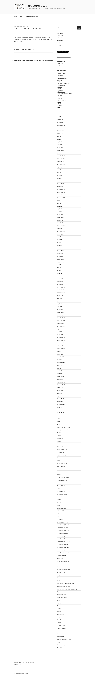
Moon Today (60, 35)
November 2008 (61, 320)
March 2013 (60, 181)
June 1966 (59, 393)
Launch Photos (60, 497)
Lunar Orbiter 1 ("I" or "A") (63, 522)
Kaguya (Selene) (61, 485)
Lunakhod (60, 98)
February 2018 (60, 119)
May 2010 (59, 270)
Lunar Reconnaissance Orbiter (65, 93)
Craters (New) (60, 446)
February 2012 (60, 217)
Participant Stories (61, 594)
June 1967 (59, 371)
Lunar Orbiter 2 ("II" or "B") (63, 524)
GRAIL (59, 92)
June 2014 (59, 139)
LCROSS (60, 95)
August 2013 (60, 167)
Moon (58, 575)
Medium (16, 41)
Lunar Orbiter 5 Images (62, 544)
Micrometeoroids (61, 572)
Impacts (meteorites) (62, 480)
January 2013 (60, 186)
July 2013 (59, 169)
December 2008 (61, 317)
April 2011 (59, 245)
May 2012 (59, 209)
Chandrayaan (60, 438)
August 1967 (60, 365)
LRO (58, 513)
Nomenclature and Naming (63, 586)
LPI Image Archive (62, 73)
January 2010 (60, 281)
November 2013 (61, 158)
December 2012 (61, 189)
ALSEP (58, 418)
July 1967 (59, 368)
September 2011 (61, 231)
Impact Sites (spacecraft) (63, 477)
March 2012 (60, 214)
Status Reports (60, 614)
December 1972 (61, 357)
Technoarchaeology (61, 628)
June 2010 (59, 267)
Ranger (59, 102)
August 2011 (60, 234)
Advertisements (61, 416)
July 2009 (59, 298)
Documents (60, 75)
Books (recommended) (62, 430)
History (58, 469)
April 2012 (59, 211)
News (58, 578)
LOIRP (58, 505)
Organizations (60, 591)
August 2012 (60, 200)
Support (59, 619)
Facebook (60, 42)
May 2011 (59, 242)
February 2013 (60, 183)
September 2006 (61, 343)
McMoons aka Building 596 (63, 569)
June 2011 (59, 239)
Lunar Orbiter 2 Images (28, 49)
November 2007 (61, 340)
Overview (60, 71)
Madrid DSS (60, 558)
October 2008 (60, 323)
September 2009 (61, 292)
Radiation (59, 603)
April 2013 (59, 178)
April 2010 (59, 273)
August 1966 (60, 390)
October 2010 (60, 259)
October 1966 (60, 387)
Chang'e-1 (60, 87)
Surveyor (60, 105)
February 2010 (60, 278)
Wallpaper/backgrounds (62, 645)
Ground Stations (61, 466)
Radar (58, 600)
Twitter (59, 43)
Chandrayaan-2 (61, 85)
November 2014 (61, 128)
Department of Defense (62, 449)
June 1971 (59, 359)
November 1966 (61, 384)
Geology (59, 460)
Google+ (59, 45)
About (21, 16)
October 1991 (60, 351)
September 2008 (61, 326)
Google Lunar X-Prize (62, 463)
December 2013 (61, 156)
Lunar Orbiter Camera (62, 550)
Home (15, 16)
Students (59, 617)
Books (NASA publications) (63, 427)
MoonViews (38, 6)
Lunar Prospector (62, 100)
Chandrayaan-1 (66, 83)
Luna (58, 516)
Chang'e (59, 441)
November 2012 (61, 192)
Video (58, 642)
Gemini (58, 458)
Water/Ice (59, 647)
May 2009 (59, 304)
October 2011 (60, 228)
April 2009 (59, 306)
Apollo (59, 81)
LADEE (58, 488)
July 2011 (59, 236)
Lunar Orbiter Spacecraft (63, 552)
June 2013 (59, 172)
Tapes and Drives (61, 625)
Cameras (59, 435)
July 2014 (59, 136)
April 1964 (59, 407)
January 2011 (60, 253)
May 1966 (59, 396)
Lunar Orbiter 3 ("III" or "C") (63, 530)
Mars (58, 566)
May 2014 (59, 142)
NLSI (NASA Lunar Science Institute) (65, 583)
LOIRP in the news (61, 508)
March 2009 (60, 309)
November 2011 (61, 225)
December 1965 (61, 404)
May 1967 (59, 373)
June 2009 (59, 301)
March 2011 (60, 248)
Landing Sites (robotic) (62, 494)
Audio (58, 424)
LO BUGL (59, 502)
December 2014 (61, 125)
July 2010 (59, 264)
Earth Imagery (60, 452)
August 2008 (60, 329)
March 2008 (60, 334)
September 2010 (61, 262)
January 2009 (60, 315)
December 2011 (61, 223)
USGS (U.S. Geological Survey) (64, 639)
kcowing (25, 26)
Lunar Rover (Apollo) (61, 555)
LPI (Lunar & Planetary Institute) (64, 511)
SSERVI (59, 611)
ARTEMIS (60, 83)
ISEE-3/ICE (59, 483)
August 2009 (60, 295)
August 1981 (60, 354)
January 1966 (60, 401)
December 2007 (61, 337)
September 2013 (61, 164)
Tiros (58, 631)
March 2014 (60, 147)
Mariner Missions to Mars (63, 564)
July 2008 (59, 331)
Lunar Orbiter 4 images (62, 538)
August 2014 (60, 133)
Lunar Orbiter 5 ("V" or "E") (63, 541)
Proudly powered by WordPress (21, 673)
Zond (59, 107)
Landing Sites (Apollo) (62, 491)
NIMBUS (59, 580)
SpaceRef (60, 37)
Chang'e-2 (60, 88)
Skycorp (59, 65)
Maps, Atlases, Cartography (63, 561)
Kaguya (63, 92)
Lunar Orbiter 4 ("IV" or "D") (63, 536)
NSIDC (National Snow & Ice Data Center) (67, 589)
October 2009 (60, 290)
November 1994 (61, 348)
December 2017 (61, 122)
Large (21, 41)
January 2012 (60, 220)
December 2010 (61, 256)
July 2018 (59, 116)
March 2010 (60, 276)
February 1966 (60, 398)
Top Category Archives (31, 16)
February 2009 (60, 312)
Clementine (60, 90)
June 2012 (59, 206)
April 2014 (59, 144)
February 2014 (60, 150)
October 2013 (60, 161)
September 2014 (61, 130)
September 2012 (61, 197)
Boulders (59, 432)
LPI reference (44, 39)
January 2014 (60, 153)
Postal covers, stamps (62, 597)
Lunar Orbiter (60, 519)
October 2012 (60, 195)
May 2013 (59, 175)
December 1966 (61, 382)
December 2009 (61, 284)
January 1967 (60, 379)
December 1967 (61, 362)
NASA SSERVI (61, 63)
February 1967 (60, 376)
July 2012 (59, 203)
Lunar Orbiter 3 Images (62, 533)
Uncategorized (60, 636)
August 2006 (60, 345)
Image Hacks (60, 471)
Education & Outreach (62, 455)
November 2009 (61, 287)
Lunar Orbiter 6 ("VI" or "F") (63, 547)
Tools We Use (60, 633)
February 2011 (60, 250)
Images (18, 49)
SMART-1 (60, 103)
